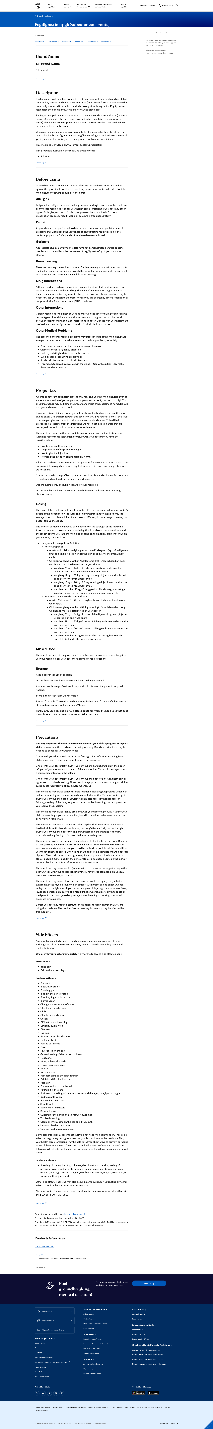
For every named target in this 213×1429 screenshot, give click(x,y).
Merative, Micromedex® (74, 1214)
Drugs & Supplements (45, 16)
